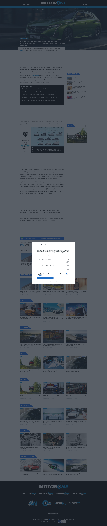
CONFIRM (45, 277)
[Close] (73, 244)
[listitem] (53, 259)
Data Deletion (47, 281)
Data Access (53, 281)
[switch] (67, 262)
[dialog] (53, 263)
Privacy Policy (59, 281)
